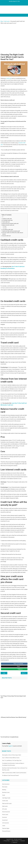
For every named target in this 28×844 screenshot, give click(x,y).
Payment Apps (5, 828)
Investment (5, 820)
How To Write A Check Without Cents (10, 757)
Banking (4, 789)
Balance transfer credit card (8, 225)
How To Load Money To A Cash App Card (11, 760)
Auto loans (4, 786)
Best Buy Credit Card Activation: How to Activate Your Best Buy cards (14, 769)
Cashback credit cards (7, 218)
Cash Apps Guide (6, 798)
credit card (8, 78)
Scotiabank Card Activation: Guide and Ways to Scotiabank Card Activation (13, 764)
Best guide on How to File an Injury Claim (11, 755)
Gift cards (4, 809)
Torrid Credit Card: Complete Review (9, 737)
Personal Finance (6, 831)
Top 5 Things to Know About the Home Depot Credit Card (13, 696)
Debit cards (5, 806)
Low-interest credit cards (7, 229)
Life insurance (5, 822)
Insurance (4, 817)
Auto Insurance (5, 784)
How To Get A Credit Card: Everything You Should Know (24, 673)
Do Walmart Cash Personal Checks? (10, 775)
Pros (5, 226)
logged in (10, 746)
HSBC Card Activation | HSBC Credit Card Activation (14, 772)
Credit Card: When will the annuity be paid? (11, 231)
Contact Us (15, 842)
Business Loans (6, 792)
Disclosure (22, 840)
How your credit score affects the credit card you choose (12, 233)
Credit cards (5, 800)
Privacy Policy (7, 840)
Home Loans (5, 814)
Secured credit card (6, 235)
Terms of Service (15, 840)
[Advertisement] (14, 39)
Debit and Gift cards (6, 803)
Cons (5, 227)
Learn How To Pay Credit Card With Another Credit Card (5, 673)
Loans (3, 825)
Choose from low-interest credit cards (10, 223)
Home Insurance (6, 811)
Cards (3, 795)
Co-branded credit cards (7, 220)
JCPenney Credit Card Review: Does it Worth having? (13, 717)
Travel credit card (6, 221)
